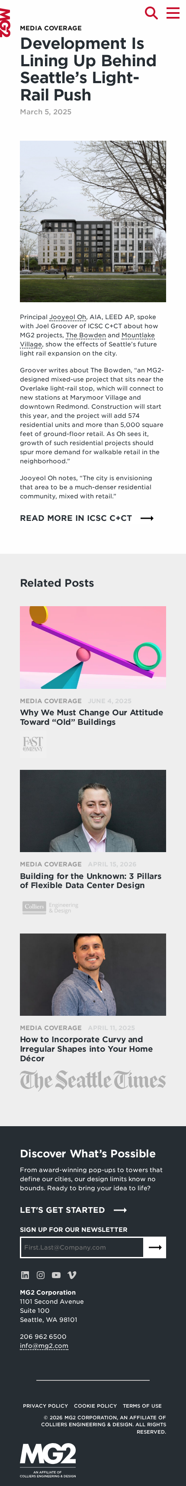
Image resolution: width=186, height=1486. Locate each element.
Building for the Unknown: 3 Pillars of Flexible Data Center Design (90, 881)
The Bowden (86, 335)
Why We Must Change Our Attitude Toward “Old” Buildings (92, 717)
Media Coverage (51, 28)
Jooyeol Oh (67, 316)
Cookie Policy (95, 1406)
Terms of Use (142, 1406)
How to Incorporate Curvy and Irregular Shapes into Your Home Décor (86, 1049)
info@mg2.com (44, 1345)
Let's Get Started (62, 1210)
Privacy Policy (45, 1406)
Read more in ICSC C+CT (76, 518)
